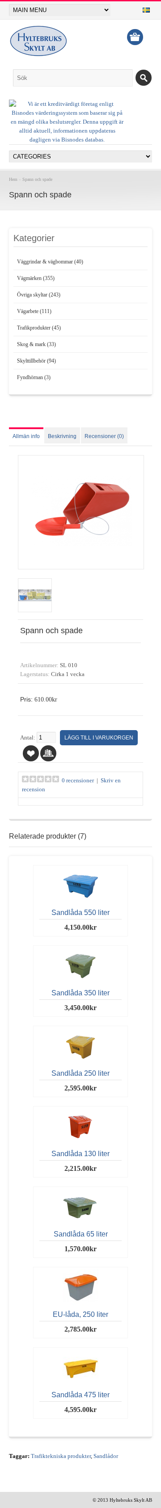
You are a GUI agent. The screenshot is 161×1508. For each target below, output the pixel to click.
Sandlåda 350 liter (80, 993)
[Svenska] (146, 10)
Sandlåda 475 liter (80, 1395)
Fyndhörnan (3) (34, 377)
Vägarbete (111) (34, 311)
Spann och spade (37, 179)
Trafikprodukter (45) (39, 328)
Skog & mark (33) (36, 344)
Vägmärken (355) (36, 278)
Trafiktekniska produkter (61, 1456)
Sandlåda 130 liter (80, 1153)
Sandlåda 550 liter (80, 912)
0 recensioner (78, 780)
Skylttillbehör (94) (36, 361)
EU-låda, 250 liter (80, 1314)
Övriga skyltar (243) (38, 295)
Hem (13, 179)
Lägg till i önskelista (31, 753)
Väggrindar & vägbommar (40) (50, 262)
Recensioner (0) (104, 436)
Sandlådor (105, 1456)
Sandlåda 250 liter (80, 1073)
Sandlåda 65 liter (81, 1234)
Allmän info (26, 436)
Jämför (48, 753)
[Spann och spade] (81, 560)
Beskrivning (62, 436)
